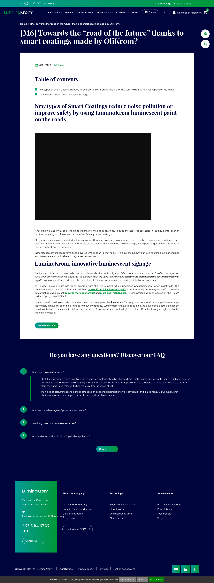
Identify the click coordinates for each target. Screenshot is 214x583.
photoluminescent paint (54, 395)
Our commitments (72, 513)
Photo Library (164, 508)
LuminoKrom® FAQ (76, 529)
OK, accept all (127, 579)
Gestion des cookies (124, 568)
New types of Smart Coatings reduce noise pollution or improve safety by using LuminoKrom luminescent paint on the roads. (106, 89)
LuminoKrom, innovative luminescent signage (63, 94)
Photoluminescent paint (123, 504)
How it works (117, 508)
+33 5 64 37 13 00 (35, 527)
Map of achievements (169, 504)
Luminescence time (121, 513)
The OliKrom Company (74, 504)
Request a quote (183, 3)
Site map (104, 568)
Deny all (142, 579)
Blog (160, 518)
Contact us (105, 449)
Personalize (156, 579)
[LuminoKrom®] (18, 12)
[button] (107, 371)
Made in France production (77, 508)
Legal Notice (66, 568)
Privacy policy (85, 568)
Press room (68, 518)
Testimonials (164, 513)
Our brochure (117, 518)
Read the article (47, 325)
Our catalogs (164, 3)
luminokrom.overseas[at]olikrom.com (43, 514)
